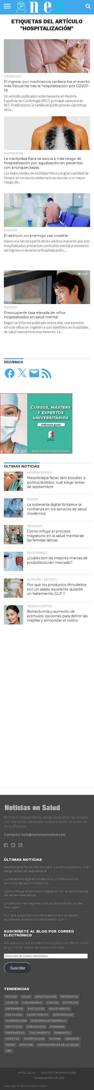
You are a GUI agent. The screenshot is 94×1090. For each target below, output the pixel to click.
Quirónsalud (63, 1014)
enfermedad (15, 1032)
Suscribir (17, 968)
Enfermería (14, 1008)
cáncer (52, 1002)
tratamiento (39, 1032)
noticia (11, 996)
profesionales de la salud (58, 1044)
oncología (14, 1026)
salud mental (59, 1008)
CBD (9, 1050)
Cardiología (36, 1026)
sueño (10, 1044)
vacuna (54, 1038)
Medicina (26, 1044)
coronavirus (32, 1002)
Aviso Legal (27, 1072)
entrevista (69, 996)
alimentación (16, 1020)
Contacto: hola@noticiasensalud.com (35, 834)
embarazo (62, 1032)
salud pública (37, 1014)
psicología (36, 1008)
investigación (45, 996)
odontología (34, 1038)
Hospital (12, 1038)
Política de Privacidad (58, 1072)
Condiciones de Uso (49, 1078)
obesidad (72, 1038)
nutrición (70, 1002)
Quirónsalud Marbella (48, 1020)
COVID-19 (12, 1002)
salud (26, 996)
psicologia (14, 1014)
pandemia (57, 1026)
